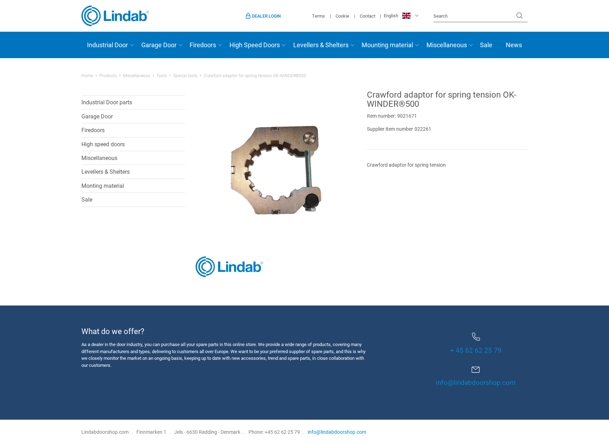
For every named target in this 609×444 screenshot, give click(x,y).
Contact (367, 16)
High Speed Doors (254, 45)
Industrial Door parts (106, 102)
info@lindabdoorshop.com (476, 382)
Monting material (102, 185)
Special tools (185, 75)
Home (87, 75)
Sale (486, 45)
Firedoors (203, 45)
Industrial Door (107, 45)
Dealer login (266, 16)
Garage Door (159, 45)
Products (108, 75)
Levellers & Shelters (321, 45)
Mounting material (387, 45)
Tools (161, 75)
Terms (318, 16)
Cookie (342, 16)
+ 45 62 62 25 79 (476, 350)
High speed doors (103, 144)
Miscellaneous (446, 45)
